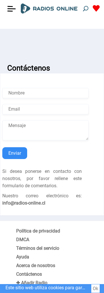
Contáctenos (29, 274)
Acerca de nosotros (35, 265)
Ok (95, 288)
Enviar (14, 153)
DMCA (22, 239)
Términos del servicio (37, 248)
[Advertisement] (52, 43)
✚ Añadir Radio (31, 283)
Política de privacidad (38, 231)
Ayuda (22, 257)
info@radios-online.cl (23, 203)
